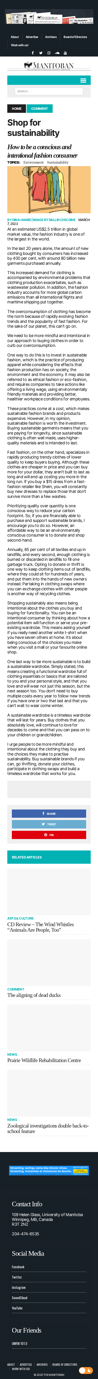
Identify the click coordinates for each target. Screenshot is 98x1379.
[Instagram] (49, 52)
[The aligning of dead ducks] (49, 962)
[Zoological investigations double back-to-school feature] (49, 1093)
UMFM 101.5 (19, 1343)
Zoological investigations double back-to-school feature (48, 1128)
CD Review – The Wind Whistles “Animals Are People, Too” (40, 927)
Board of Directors (75, 37)
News (12, 1054)
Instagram (19, 1287)
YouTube (17, 1307)
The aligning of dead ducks (33, 995)
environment (33, 162)
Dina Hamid (21, 220)
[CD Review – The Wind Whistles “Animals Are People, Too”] (49, 891)
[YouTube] (65, 52)
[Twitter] (40, 52)
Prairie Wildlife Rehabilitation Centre (44, 1060)
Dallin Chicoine (62, 220)
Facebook (18, 1266)
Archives (51, 37)
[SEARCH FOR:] (49, 90)
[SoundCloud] (57, 52)
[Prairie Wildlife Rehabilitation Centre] (49, 1027)
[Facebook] (32, 52)
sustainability (58, 162)
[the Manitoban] (49, 66)
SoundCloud (19, 1297)
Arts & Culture (20, 918)
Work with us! (19, 45)
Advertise (32, 37)
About (15, 37)
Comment (15, 989)
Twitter (17, 1276)
